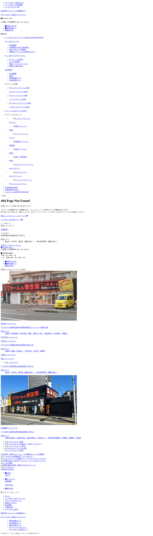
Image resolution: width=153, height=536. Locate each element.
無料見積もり (11, 28)
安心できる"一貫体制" (18, 49)
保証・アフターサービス (19, 64)
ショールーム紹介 (16, 192)
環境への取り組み (16, 66)
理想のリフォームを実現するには (22, 52)
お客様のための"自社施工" (20, 47)
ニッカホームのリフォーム (24, 37)
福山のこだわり (11, 503)
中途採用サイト (15, 80)
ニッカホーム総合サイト (15, 3)
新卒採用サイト (15, 78)
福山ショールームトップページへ (13, 216)
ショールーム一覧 (12, 7)
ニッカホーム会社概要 (14, 5)
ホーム (7, 496)
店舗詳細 (4, 229)
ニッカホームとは (12, 41)
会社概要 (13, 74)
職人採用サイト (15, 525)
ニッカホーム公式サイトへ (11, 220)
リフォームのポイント (16, 111)
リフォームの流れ (16, 59)
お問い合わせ (12, 26)
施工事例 (11, 187)
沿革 (11, 76)
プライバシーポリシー (18, 527)
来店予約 (10, 30)
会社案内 (9, 70)
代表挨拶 (13, 45)
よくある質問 (15, 62)
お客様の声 (12, 190)
